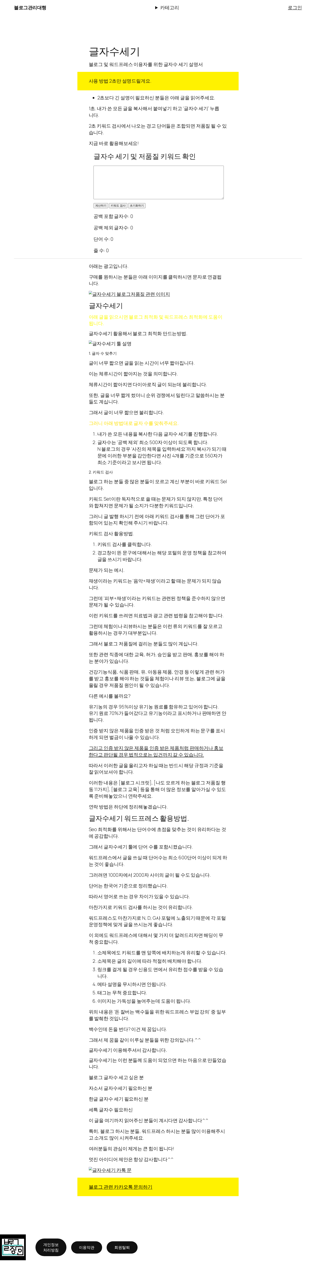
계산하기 (100, 205)
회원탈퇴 (122, 1247)
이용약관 (86, 1247)
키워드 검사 (118, 205)
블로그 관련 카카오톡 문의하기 (120, 1187)
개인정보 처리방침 (51, 1247)
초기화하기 (137, 205)
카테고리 (169, 7)
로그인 (295, 7)
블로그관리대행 (30, 7)
